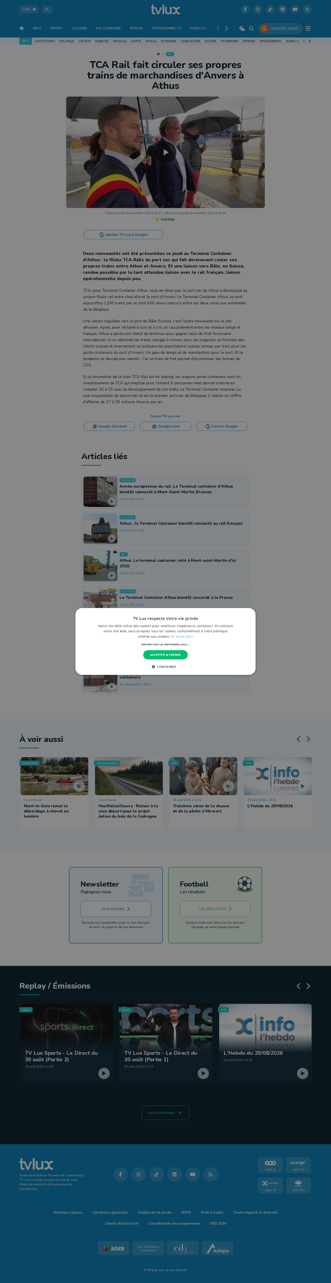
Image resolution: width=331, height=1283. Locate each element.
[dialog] (165, 641)
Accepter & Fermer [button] (165, 655)
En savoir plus (182, 636)
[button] (165, 644)
